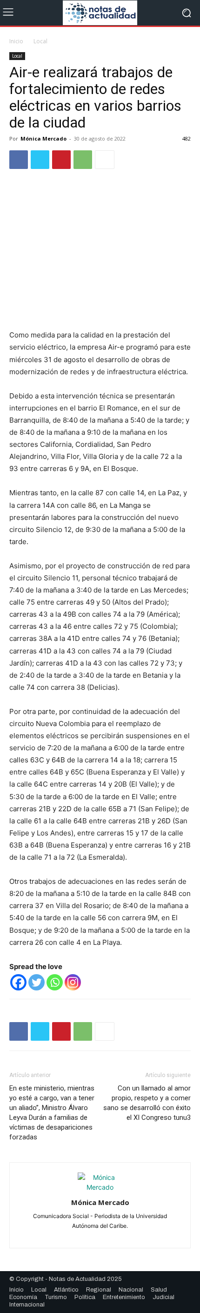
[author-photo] (100, 1187)
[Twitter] (40, 159)
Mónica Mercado (43, 138)
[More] (104, 159)
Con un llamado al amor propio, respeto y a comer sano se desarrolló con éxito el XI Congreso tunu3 (147, 1103)
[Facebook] (18, 159)
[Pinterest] (61, 159)
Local (40, 41)
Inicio (16, 41)
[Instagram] (73, 982)
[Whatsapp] (55, 982)
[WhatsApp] (82, 159)
